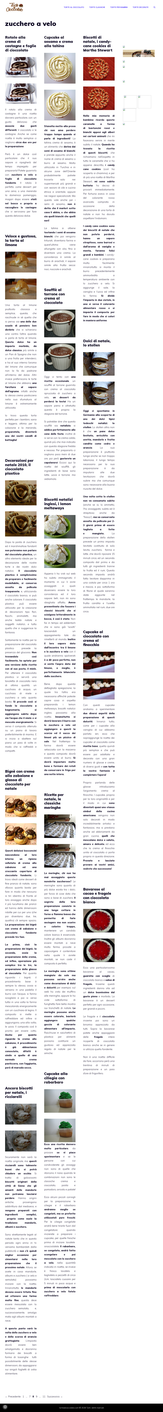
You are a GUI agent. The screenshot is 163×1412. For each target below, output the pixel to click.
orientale (60, 191)
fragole (91, 1016)
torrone (60, 385)
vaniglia (88, 291)
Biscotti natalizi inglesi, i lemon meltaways (58, 503)
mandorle (98, 439)
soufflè (48, 385)
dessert (27, 186)
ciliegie (48, 1205)
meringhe (50, 885)
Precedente (13, 1396)
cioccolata (26, 705)
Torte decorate (140, 7)
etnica (47, 191)
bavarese (88, 971)
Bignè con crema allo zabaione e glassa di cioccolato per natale (20, 780)
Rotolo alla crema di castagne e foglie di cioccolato (20, 43)
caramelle (89, 124)
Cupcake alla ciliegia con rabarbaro (56, 1077)
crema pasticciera (26, 395)
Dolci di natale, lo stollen (97, 343)
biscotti (102, 152)
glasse (100, 762)
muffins (71, 991)
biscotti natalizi (66, 708)
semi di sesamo (54, 204)
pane (102, 431)
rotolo (28, 182)
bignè (29, 948)
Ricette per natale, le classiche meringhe (54, 801)
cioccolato (25, 129)
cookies (96, 169)
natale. (97, 144)
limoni (48, 737)
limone (72, 647)
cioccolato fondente (18, 875)
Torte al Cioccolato (74, 7)
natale (87, 214)
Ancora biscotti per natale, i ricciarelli (19, 1092)
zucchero (97, 549)
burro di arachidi (54, 261)
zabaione (14, 867)
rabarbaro (70, 1205)
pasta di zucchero (25, 542)
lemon (72, 704)
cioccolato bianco (17, 595)
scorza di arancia (26, 1336)
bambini (25, 419)
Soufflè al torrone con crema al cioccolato (54, 296)
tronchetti (54, 1008)
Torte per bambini (118, 7)
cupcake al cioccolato (95, 742)
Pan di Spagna (17, 354)
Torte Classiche (97, 7)
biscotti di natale (99, 230)
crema (27, 1038)
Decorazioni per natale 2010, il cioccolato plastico (19, 466)
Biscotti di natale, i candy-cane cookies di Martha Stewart (97, 43)
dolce (99, 488)
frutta (90, 570)
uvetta (87, 439)
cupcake (110, 705)
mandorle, (31, 1271)
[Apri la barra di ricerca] (154, 7)
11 (44, 1396)
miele (33, 668)
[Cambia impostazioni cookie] (5, 1406)
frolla (16, 358)
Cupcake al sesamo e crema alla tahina (58, 41)
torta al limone (25, 305)
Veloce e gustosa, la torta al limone (20, 240)
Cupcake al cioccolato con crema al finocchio (96, 638)
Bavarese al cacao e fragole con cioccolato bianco (97, 895)
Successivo (55, 1396)
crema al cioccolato (63, 389)
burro (67, 720)
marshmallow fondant (24, 546)
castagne (10, 113)
